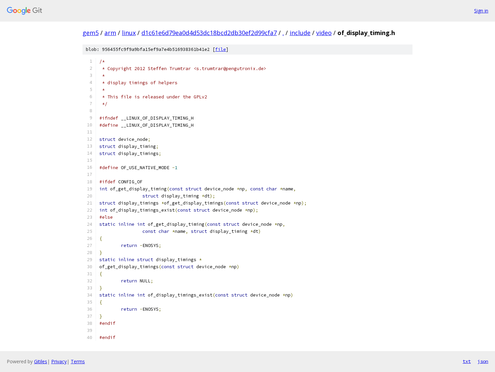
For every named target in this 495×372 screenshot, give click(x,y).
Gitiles (40, 361)
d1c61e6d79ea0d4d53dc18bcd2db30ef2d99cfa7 (209, 33)
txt (467, 361)
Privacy (59, 361)
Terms (78, 361)
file (220, 49)
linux (129, 33)
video (324, 33)
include (300, 33)
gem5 (90, 33)
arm (110, 33)
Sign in (481, 10)
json (482, 361)
